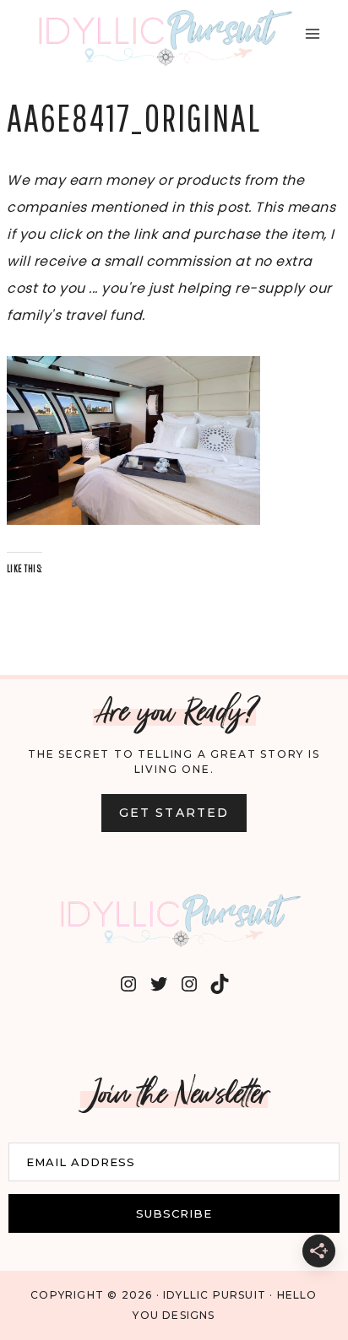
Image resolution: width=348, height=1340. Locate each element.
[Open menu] (312, 33)
